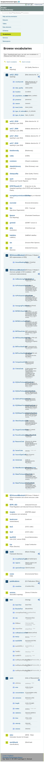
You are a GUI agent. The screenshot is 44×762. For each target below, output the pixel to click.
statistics (18, 713)
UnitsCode (18, 460)
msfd (12, 552)
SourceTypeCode (20, 454)
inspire (12, 512)
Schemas (5, 30)
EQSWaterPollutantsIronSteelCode (20, 413)
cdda (12, 156)
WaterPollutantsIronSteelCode (20, 483)
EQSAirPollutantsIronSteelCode (20, 391)
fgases (12, 215)
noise (12, 574)
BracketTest (19, 609)
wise (11, 735)
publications (14, 581)
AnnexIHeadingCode (20, 262)
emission (18, 698)
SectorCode (19, 450)
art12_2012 (14, 75)
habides (13, 235)
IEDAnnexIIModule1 (17, 255)
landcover (13, 519)
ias (11, 242)
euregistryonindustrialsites (17, 195)
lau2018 (13, 537)
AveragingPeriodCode (20, 306)
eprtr (11, 179)
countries (18, 586)
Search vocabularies (12, 61)
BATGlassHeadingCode (20, 338)
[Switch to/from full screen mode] (32, 5)
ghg (11, 228)
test (11, 600)
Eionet (10, 12)
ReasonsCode (19, 441)
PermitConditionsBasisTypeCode (20, 435)
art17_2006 (14, 129)
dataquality (14, 174)
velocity (17, 723)
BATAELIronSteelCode (20, 321)
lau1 (11, 527)
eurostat (13, 203)
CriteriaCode (19, 368)
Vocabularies (7, 34)
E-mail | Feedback (8, 755)
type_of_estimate (20, 111)
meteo (17, 708)
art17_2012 (14, 136)
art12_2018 (14, 121)
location (17, 92)
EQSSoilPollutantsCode (20, 399)
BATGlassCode (20, 331)
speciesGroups (20, 568)
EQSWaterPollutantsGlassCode (20, 405)
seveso (12, 592)
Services (5, 38)
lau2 (11, 532)
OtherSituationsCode (20, 421)
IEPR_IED (13, 505)
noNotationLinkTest (20, 633)
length (17, 703)
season (17, 103)
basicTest (18, 605)
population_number (20, 95)
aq (11, 67)
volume (17, 729)
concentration (19, 692)
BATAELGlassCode (20, 311)
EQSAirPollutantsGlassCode (20, 382)
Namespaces (6, 41)
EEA (11, 2)
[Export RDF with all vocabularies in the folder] (38, 77)
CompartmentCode (20, 362)
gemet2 (12, 223)
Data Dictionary (17, 12)
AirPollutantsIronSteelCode (20, 295)
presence (18, 99)
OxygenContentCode (20, 429)
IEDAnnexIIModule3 (17, 270)
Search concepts (26, 61)
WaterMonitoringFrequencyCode (20, 467)
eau (16, 618)
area (16, 687)
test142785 (18, 641)
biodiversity (14, 150)
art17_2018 (14, 143)
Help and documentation (10, 16)
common (13, 161)
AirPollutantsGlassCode (20, 285)
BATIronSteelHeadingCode (20, 353)
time (16, 718)
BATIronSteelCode (20, 346)
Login (28, 4)
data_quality (19, 88)
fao (11, 208)
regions (17, 563)
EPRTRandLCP (16, 186)
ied (11, 248)
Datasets (5, 20)
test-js (17, 636)
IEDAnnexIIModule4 (17, 495)
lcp (11, 544)
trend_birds (19, 107)
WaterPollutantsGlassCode (20, 474)
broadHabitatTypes (20, 559)
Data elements (7, 27)
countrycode (19, 82)
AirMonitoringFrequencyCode (20, 279)
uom (11, 678)
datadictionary (15, 166)
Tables (5, 23)
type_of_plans (19, 115)
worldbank (14, 742)
